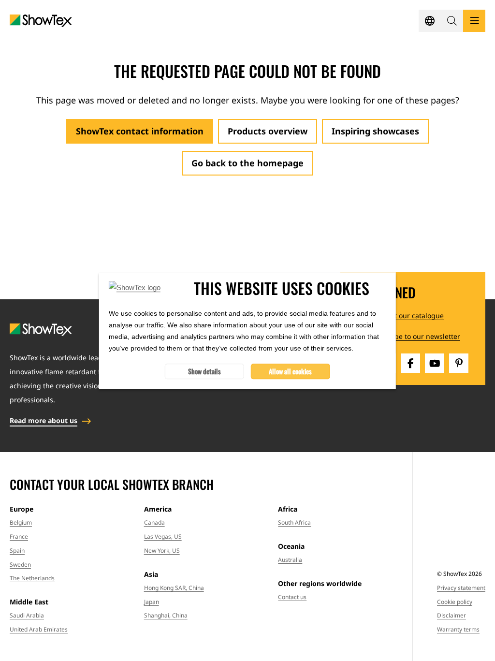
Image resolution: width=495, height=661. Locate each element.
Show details (204, 371)
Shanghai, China (166, 615)
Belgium (21, 522)
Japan (151, 602)
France (19, 536)
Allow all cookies (290, 371)
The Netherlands (32, 578)
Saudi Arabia (27, 615)
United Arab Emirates (39, 629)
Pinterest (458, 363)
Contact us (292, 597)
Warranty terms (458, 629)
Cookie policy (454, 602)
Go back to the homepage (247, 163)
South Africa (294, 522)
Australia (290, 560)
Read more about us (43, 420)
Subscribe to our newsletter (414, 336)
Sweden (20, 564)
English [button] (430, 21)
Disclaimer (451, 615)
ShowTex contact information (140, 131)
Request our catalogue (406, 315)
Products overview (267, 131)
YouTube (434, 363)
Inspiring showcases (375, 131)
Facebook (410, 363)
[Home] (41, 21)
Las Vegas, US (163, 536)
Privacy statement (461, 588)
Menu (474, 21)
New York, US (162, 550)
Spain (17, 550)
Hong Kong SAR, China (174, 588)
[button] (452, 21)
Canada (154, 522)
